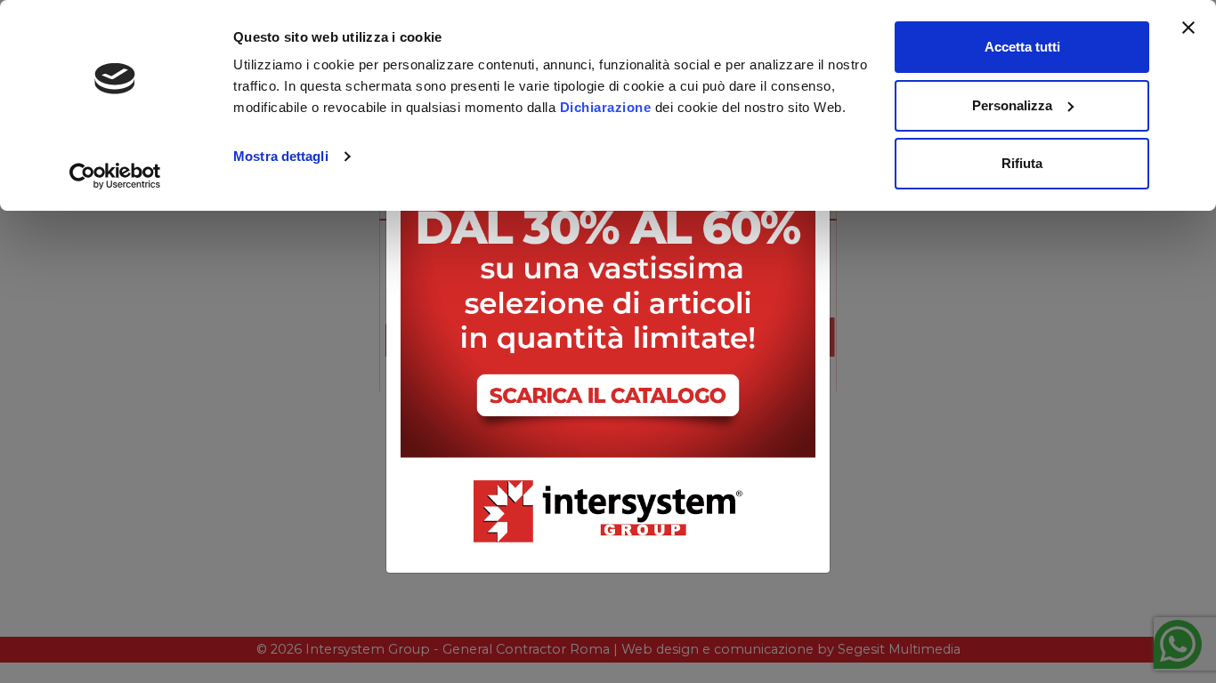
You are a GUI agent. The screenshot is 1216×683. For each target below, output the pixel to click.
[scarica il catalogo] (608, 297)
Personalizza (1012, 105)
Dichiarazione (606, 107)
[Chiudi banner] (1188, 27)
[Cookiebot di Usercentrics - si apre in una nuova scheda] (115, 176)
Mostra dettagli (280, 156)
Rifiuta (1021, 163)
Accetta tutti (1022, 46)
